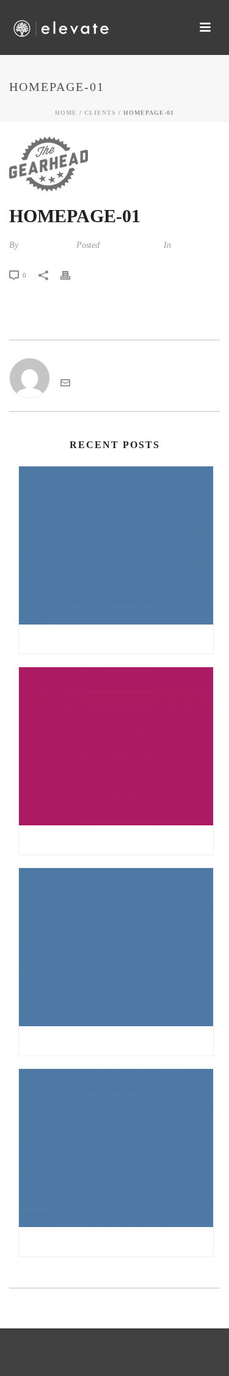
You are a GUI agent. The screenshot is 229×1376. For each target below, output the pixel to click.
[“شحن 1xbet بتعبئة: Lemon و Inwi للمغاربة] (116, 947)
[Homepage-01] (114, 164)
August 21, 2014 (130, 245)
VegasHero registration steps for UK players (119, 1241)
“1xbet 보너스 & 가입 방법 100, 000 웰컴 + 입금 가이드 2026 (119, 639)
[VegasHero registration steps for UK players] (116, 1148)
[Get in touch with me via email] (65, 384)
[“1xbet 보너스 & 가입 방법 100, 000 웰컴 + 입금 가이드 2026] (116, 545)
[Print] (71, 274)
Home (66, 112)
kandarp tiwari (46, 245)
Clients (100, 112)
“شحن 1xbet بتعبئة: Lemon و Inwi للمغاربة (116, 1041)
